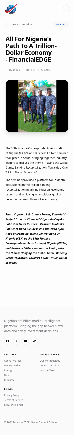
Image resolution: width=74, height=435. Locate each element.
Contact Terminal (49, 365)
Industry (9, 380)
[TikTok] (34, 341)
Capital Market (12, 360)
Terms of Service (13, 400)
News (7, 375)
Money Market (12, 365)
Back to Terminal (19, 24)
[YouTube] (25, 341)
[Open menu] (66, 9)
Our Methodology (50, 360)
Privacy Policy (11, 395)
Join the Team (47, 370)
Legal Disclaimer (13, 404)
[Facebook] (7, 341)
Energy (8, 370)
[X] (16, 341)
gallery (61, 24)
